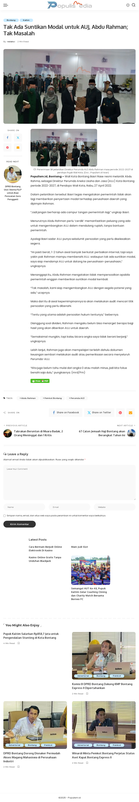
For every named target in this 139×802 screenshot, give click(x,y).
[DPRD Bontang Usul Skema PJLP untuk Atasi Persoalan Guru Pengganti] (13, 174)
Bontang (11, 20)
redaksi (11, 41)
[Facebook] (7, 138)
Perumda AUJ (78, 398)
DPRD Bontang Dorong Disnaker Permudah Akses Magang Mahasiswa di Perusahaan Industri (31, 757)
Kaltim (26, 20)
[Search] (134, 5)
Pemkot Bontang (53, 398)
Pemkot (117, 676)
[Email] (18, 147)
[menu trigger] (6, 5)
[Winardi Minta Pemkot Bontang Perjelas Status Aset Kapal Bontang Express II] (104, 725)
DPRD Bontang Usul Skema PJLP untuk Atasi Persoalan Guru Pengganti (13, 193)
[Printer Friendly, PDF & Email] (40, 381)
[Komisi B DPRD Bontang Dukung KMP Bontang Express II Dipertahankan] (104, 656)
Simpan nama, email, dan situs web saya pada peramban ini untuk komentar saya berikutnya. (56, 515)
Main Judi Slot (79, 546)
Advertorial (83, 676)
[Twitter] (18, 138)
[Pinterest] (7, 147)
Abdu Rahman (28, 398)
